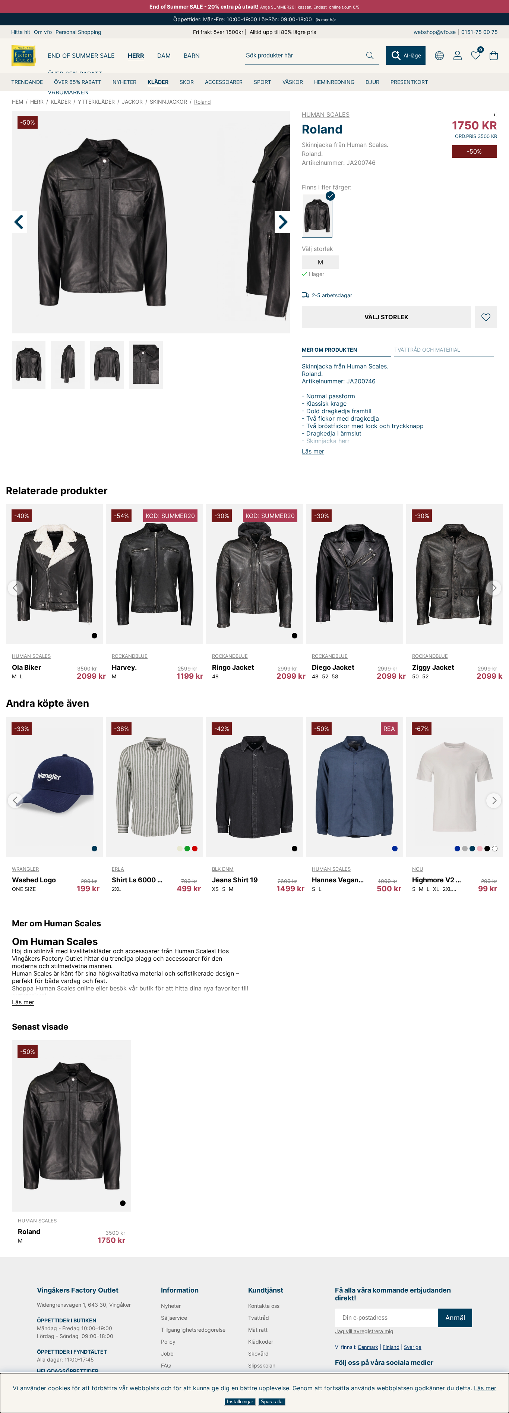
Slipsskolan (261, 1365)
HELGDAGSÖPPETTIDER (67, 1371)
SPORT (262, 82)
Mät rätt (258, 1329)
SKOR (187, 82)
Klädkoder (260, 1341)
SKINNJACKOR (168, 101)
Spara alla (271, 1401)
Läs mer (485, 1388)
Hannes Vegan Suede (338, 880)
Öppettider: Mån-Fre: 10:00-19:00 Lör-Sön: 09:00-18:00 (254, 19)
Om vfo (43, 32)
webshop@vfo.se (435, 32)
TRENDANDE (27, 82)
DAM (164, 55)
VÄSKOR (292, 82)
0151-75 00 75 (479, 32)
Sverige (412, 1347)
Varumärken (68, 92)
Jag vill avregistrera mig (364, 1331)
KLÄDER (158, 82)
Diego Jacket (333, 667)
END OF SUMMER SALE (81, 55)
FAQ (166, 1365)
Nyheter (171, 1306)
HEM (17, 101)
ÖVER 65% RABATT (77, 82)
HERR (136, 55)
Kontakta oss (263, 1306)
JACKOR (132, 101)
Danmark (368, 1347)
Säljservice (174, 1318)
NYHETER (124, 82)
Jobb (167, 1353)
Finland (391, 1347)
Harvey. (124, 667)
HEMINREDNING (334, 82)
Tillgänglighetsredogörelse (192, 1329)
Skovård (258, 1353)
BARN (192, 55)
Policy (168, 1341)
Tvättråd (258, 1318)
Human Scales (326, 114)
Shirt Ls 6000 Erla (138, 880)
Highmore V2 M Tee (438, 880)
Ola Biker (26, 667)
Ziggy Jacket (433, 667)
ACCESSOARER (224, 82)
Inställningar (240, 1401)
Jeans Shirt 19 (235, 880)
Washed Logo (34, 880)
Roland (202, 101)
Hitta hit (20, 32)
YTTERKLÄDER (96, 101)
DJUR (372, 82)
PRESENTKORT (409, 82)
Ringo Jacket (233, 667)
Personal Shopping (78, 32)
